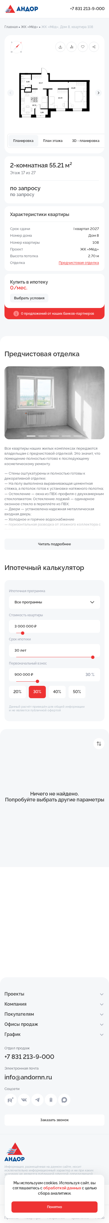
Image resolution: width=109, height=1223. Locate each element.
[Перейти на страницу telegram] (37, 1100)
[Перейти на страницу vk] (24, 1100)
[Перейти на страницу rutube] (10, 1100)
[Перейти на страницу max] (64, 1100)
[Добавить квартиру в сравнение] (72, 47)
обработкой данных (62, 1188)
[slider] (22, 633)
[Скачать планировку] (60, 47)
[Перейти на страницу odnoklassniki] (51, 1100)
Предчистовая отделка (79, 263)
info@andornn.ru (28, 1077)
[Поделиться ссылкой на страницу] (94, 47)
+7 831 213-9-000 (87, 8)
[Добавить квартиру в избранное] (83, 47)
